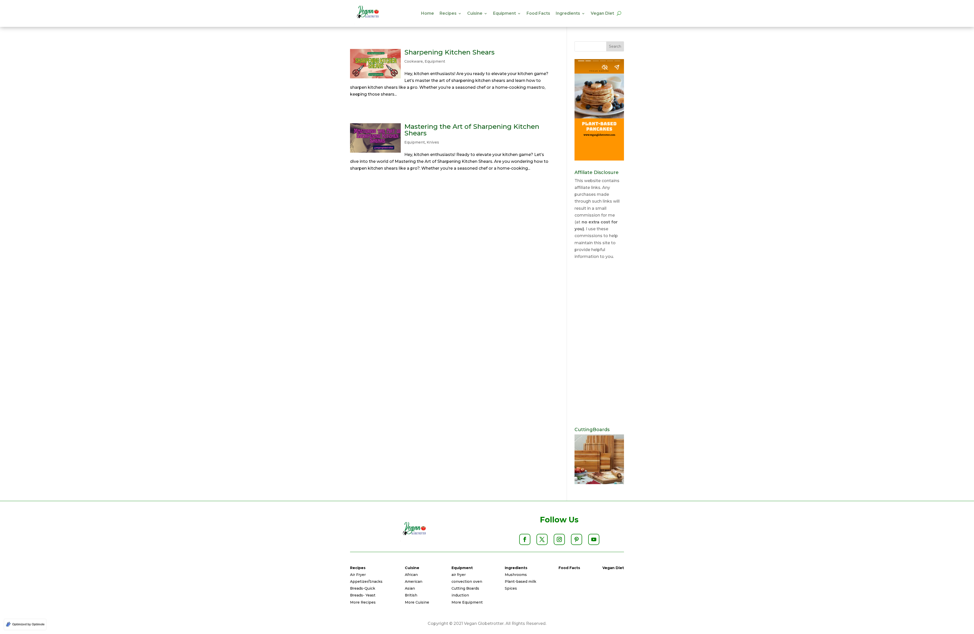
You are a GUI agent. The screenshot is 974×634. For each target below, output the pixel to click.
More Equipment (467, 602)
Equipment (504, 13)
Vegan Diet (602, 13)
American (413, 581)
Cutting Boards (465, 588)
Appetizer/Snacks (366, 581)
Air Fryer (358, 574)
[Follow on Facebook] (524, 539)
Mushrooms (516, 574)
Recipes (448, 13)
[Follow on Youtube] (593, 539)
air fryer (458, 574)
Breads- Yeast (362, 595)
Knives (433, 142)
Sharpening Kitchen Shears (449, 52)
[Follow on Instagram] (559, 539)
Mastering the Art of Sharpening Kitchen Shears (471, 129)
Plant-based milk (520, 581)
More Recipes (363, 602)
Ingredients (568, 13)
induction (460, 595)
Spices (511, 588)
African (411, 574)
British (411, 595)
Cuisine (474, 13)
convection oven (466, 581)
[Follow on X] (542, 539)
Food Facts (538, 13)
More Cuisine (417, 602)
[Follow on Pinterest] (576, 539)
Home (427, 13)
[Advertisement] (599, 344)
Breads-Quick (362, 588)
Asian (410, 588)
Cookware (413, 61)
